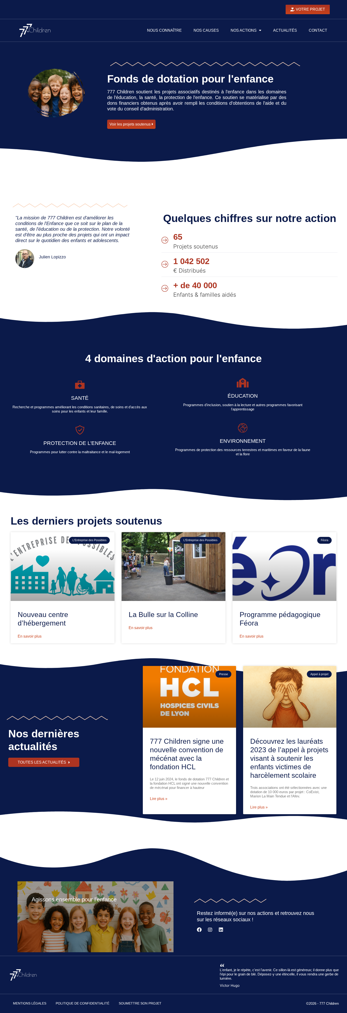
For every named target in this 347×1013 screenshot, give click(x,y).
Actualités (285, 30)
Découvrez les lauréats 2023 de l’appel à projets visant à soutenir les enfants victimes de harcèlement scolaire (289, 758)
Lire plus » (158, 799)
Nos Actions (244, 30)
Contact (318, 30)
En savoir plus (30, 636)
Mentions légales (29, 1003)
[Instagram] (212, 931)
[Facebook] (201, 931)
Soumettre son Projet (140, 1003)
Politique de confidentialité (82, 1003)
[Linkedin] (223, 931)
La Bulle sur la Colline (163, 614)
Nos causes (206, 30)
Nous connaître (164, 30)
